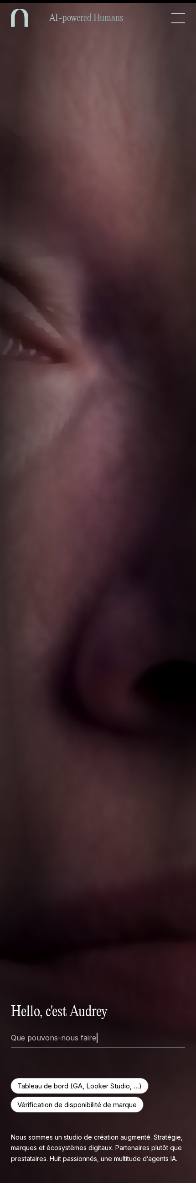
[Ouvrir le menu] (178, 18)
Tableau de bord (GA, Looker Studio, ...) (79, 1086)
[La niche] (19, 18)
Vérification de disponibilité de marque (77, 1104)
